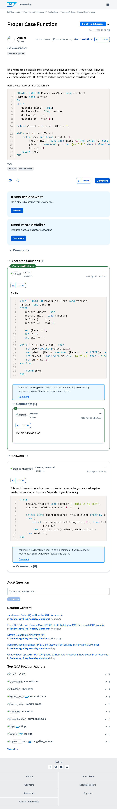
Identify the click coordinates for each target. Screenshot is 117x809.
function (12, 169)
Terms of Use (88, 776)
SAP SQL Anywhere (16, 53)
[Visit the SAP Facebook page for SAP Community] (50, 767)
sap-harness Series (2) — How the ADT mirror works (35, 615)
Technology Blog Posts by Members (29, 619)
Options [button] (107, 24)
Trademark (29, 793)
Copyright (29, 785)
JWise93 (21, 38)
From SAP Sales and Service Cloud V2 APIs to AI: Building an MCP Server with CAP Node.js (55, 625)
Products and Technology (34, 12)
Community (25, 4)
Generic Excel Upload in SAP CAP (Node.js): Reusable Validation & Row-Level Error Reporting (57, 654)
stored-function (25, 169)
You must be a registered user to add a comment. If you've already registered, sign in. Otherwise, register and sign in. (54, 389)
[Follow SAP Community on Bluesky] (56, 767)
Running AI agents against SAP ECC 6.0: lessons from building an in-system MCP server (53, 644)
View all (11, 749)
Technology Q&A (68, 12)
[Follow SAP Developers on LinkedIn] (67, 767)
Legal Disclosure (88, 785)
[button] (97, 39)
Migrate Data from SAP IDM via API (25, 635)
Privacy (29, 776)
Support (88, 793)
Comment (102, 180)
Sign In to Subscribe (93, 24)
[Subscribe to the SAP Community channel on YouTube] (61, 767)
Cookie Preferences (29, 801)
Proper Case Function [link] (86, 12)
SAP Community (14, 12)
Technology (53, 12)
